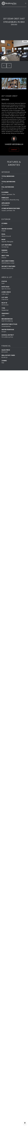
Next (9, 65)
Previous (4, 65)
